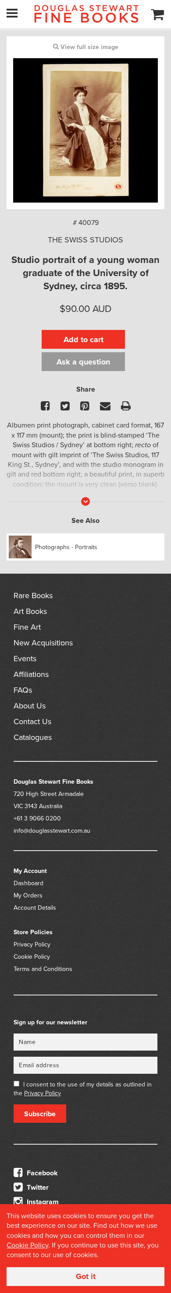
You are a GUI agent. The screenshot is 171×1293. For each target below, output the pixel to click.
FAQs (23, 690)
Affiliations (31, 674)
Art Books (30, 611)
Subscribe (40, 1114)
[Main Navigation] (12, 13)
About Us (30, 706)
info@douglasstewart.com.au (52, 830)
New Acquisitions (43, 643)
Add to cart (83, 339)
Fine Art (27, 627)
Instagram (42, 1202)
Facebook (41, 1173)
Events (25, 658)
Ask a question (83, 362)
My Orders (28, 895)
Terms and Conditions (43, 969)
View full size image (88, 47)
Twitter (37, 1187)
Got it (86, 1276)
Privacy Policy (32, 944)
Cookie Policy (32, 956)
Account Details (35, 907)
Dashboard (28, 883)
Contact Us (32, 721)
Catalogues (33, 737)
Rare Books (33, 595)
